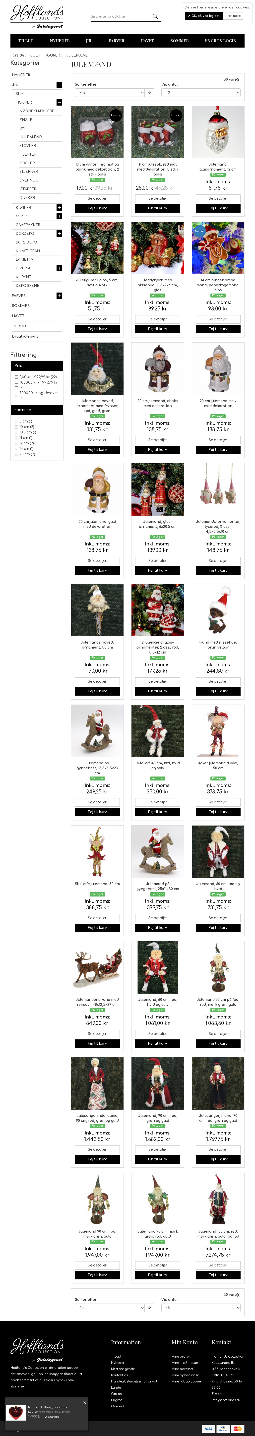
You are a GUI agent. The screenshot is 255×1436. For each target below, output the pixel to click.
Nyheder (60, 40)
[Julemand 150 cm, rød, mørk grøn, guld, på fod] (218, 1199)
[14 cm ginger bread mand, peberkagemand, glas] (218, 248)
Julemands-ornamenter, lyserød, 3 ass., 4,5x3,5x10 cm (218, 527)
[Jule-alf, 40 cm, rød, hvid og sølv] (157, 731)
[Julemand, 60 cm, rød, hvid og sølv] (157, 967)
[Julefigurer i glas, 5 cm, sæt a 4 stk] (97, 248)
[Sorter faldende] (149, 92)
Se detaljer (97, 198)
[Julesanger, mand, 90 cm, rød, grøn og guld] (218, 1083)
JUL (34, 55)
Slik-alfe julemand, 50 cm (97, 884)
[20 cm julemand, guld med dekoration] (97, 489)
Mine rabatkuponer (187, 1381)
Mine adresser (182, 1369)
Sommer (179, 40)
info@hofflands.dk (226, 1400)
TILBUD (26, 40)
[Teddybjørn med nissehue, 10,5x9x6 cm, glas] (157, 248)
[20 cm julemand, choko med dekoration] (157, 369)
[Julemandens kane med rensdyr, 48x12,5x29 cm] (97, 967)
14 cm (26, 449)
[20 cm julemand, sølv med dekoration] (218, 369)
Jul (89, 40)
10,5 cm (27, 432)
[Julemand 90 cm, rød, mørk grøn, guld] (97, 1199)
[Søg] (155, 17)
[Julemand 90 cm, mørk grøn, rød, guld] (157, 1199)
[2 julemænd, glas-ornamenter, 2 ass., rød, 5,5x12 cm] (157, 610)
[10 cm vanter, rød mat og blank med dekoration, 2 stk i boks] (97, 132)
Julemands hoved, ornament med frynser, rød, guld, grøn (97, 406)
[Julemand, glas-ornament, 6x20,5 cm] (157, 489)
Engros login (221, 40)
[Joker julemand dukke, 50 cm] (218, 731)
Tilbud (116, 1356)
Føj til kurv (97, 208)
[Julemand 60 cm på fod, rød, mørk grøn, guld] (218, 967)
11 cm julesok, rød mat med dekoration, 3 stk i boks (157, 169)
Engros (116, 1400)
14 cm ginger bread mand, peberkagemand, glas (218, 285)
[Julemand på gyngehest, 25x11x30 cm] (157, 852)
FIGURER (52, 55)
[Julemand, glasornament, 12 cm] (218, 132)
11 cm (25, 438)
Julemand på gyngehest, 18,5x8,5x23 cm (97, 768)
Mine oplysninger (185, 1375)
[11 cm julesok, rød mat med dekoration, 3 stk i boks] (157, 132)
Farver (116, 40)
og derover (38, 395)
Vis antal (169, 84)
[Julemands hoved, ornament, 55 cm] (97, 610)
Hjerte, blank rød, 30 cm (53, 1411)
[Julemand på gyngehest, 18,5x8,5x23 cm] (97, 731)
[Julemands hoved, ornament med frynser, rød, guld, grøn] (97, 369)
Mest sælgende (123, 1369)
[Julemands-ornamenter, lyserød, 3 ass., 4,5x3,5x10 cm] (218, 489)
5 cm (25, 421)
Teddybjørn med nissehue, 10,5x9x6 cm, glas (157, 285)
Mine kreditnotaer (185, 1363)
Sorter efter (86, 84)
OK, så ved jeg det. (205, 16)
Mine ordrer (181, 1356)
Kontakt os (119, 1375)
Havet (147, 40)
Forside (17, 55)
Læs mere (233, 16)
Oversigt (117, 1406)
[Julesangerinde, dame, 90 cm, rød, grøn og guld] (97, 1083)
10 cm (26, 427)
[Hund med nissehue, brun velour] (218, 610)
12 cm (26, 443)
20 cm (27, 454)
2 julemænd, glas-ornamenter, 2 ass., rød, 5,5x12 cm (157, 647)
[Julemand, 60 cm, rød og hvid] (218, 852)
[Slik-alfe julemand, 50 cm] (97, 852)
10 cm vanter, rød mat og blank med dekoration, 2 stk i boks (97, 169)
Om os (116, 1394)
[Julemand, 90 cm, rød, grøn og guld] (157, 1083)
